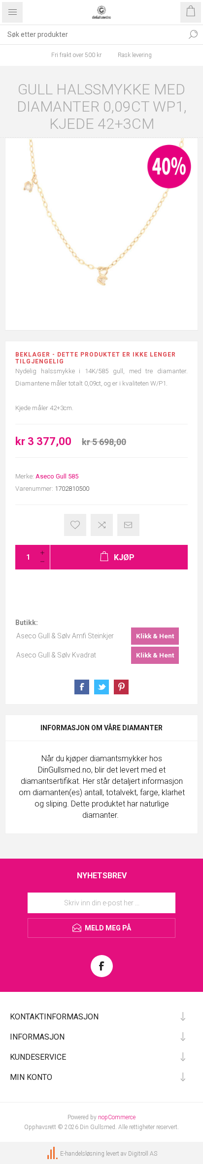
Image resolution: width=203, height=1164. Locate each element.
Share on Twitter (101, 687)
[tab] (101, 728)
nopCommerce (116, 1117)
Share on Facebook (81, 687)
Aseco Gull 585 (56, 476)
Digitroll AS (142, 1153)
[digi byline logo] (53, 1153)
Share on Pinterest (121, 687)
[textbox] (91, 34)
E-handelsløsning (82, 1153)
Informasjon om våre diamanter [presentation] (101, 728)
